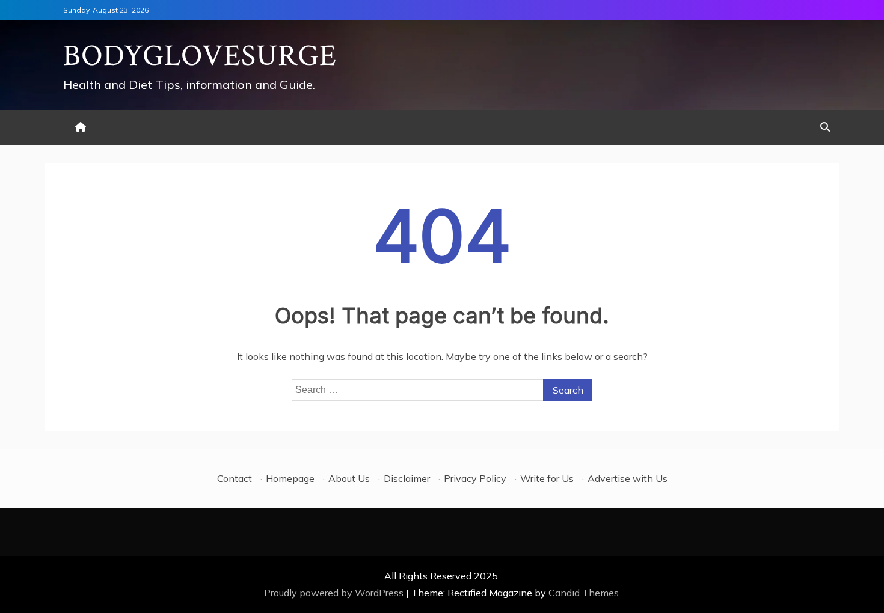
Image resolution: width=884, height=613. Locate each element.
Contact (234, 478)
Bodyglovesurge (200, 56)
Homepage (290, 478)
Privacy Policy (475, 478)
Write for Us (547, 478)
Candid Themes (583, 593)
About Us (349, 478)
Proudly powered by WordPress (335, 593)
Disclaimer (407, 478)
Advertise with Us (628, 478)
